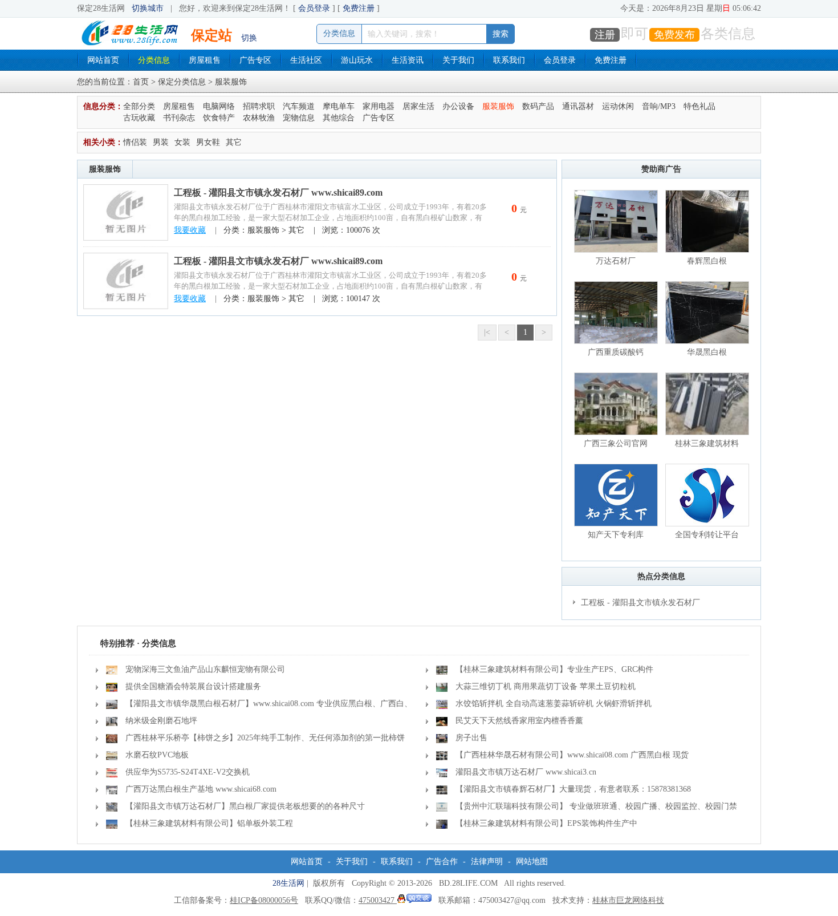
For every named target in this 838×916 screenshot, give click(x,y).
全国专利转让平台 (707, 534)
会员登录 (314, 8)
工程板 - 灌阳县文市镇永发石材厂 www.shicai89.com (278, 192)
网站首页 (103, 60)
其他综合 (339, 118)
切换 (249, 38)
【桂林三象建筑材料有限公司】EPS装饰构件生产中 (546, 823)
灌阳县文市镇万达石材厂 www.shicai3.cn (525, 772)
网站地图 (532, 861)
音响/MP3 (659, 106)
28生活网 (288, 883)
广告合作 (442, 861)
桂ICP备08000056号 (264, 900)
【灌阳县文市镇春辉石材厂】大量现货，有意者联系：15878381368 (573, 789)
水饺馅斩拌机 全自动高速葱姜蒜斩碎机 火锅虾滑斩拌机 (553, 703)
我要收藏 (190, 230)
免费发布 (674, 34)
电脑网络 (219, 106)
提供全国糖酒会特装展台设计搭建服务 (193, 686)
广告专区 (255, 60)
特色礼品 (699, 106)
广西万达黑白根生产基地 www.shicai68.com (200, 789)
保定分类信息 (182, 82)
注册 (605, 34)
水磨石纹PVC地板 (157, 755)
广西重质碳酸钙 (616, 352)
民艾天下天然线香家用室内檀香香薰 (519, 720)
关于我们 (458, 60)
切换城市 (148, 8)
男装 (161, 142)
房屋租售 (205, 60)
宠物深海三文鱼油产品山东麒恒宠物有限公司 (205, 669)
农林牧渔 (259, 118)
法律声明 (487, 861)
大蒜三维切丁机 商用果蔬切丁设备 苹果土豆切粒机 (545, 686)
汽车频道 (299, 106)
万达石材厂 (616, 261)
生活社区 (306, 60)
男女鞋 (208, 142)
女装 (182, 142)
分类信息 (154, 60)
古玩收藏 (139, 118)
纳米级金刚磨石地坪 (161, 720)
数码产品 (538, 106)
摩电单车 (339, 106)
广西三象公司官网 (616, 443)
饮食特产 (219, 118)
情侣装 (135, 142)
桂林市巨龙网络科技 (628, 900)
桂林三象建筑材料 (707, 443)
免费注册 (359, 8)
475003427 (378, 900)
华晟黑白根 (707, 352)
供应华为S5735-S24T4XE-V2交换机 (187, 772)
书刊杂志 (179, 118)
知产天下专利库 (616, 534)
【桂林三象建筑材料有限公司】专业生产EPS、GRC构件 (554, 669)
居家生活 (418, 106)
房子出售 (471, 737)
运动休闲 (618, 106)
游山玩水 (357, 60)
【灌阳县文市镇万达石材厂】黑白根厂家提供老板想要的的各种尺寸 (245, 806)
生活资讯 (408, 60)
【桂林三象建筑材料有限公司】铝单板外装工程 (209, 823)
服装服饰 (498, 106)
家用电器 (378, 106)
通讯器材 (578, 106)
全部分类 (139, 106)
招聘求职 (259, 106)
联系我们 (509, 60)
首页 (141, 82)
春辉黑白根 (707, 261)
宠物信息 (299, 118)
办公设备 (458, 106)
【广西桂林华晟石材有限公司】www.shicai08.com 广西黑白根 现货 (572, 755)
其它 (234, 142)
